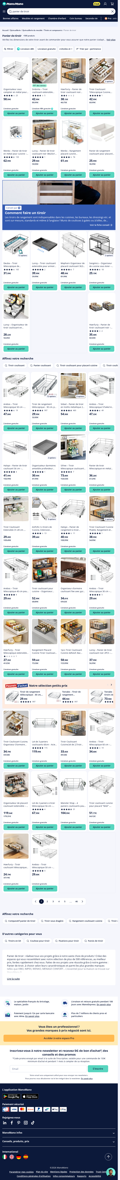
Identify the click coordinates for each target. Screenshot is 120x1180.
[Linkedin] (4, 1122)
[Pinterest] (18, 1122)
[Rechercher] (10, 11)
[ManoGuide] (110, 1172)
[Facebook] (11, 1122)
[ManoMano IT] (4, 1156)
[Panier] (112, 4)
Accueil (5, 30)
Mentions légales (58, 1171)
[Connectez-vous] (105, 4)
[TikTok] (32, 1122)
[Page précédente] (35, 901)
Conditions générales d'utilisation (34, 1176)
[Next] (111, 685)
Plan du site (42, 1171)
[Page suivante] (82, 901)
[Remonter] (108, 1156)
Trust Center (102, 1171)
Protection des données (82, 1171)
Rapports (81, 1176)
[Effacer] (112, 11)
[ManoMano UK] (11, 1156)
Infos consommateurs (64, 1176)
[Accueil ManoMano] (46, 4)
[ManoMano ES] (25, 1156)
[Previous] (108, 685)
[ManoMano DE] (18, 1156)
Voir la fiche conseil (99, 225)
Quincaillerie (15, 30)
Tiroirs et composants (53, 30)
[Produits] (4, 11)
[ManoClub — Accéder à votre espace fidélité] (96, 4)
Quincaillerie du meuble (32, 30)
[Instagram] (25, 1122)
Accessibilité (95, 1176)
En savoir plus (87, 1078)
